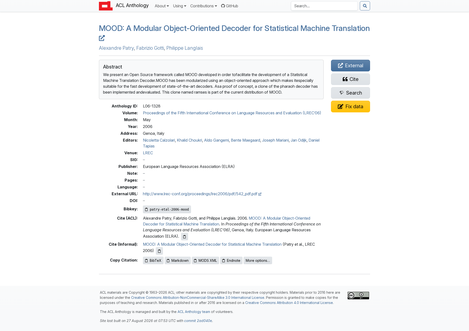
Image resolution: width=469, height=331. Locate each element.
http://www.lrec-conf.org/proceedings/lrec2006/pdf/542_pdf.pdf (200, 193)
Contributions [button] (202, 5)
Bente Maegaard (245, 140)
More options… (258, 260)
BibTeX (155, 260)
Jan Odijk (299, 140)
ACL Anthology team (194, 312)
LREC (148, 152)
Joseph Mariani (275, 140)
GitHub (232, 5)
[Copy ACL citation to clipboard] (184, 236)
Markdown (180, 260)
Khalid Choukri (189, 140)
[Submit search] (365, 5)
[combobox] (324, 5)
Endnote (233, 260)
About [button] (160, 5)
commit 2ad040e (198, 321)
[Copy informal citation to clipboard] (159, 251)
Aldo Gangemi (216, 140)
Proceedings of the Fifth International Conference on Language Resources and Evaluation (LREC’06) (232, 112)
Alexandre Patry (116, 48)
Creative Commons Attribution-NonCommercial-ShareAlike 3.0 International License (197, 297)
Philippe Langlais (184, 48)
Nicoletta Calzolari (159, 140)
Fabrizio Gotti (150, 48)
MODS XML (208, 260)
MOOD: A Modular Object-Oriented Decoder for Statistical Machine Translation (212, 244)
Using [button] (178, 5)
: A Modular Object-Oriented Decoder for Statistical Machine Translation (234, 28)
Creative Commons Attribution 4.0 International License (289, 303)
